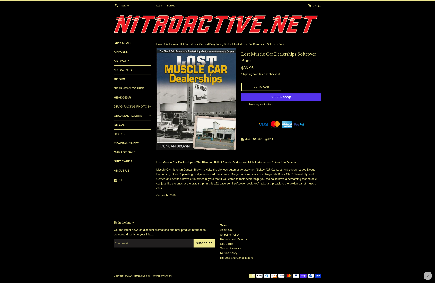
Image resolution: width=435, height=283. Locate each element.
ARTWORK (121, 61)
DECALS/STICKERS (132, 115)
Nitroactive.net (142, 276)
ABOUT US (121, 170)
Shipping (246, 74)
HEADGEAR (122, 97)
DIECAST (132, 125)
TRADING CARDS (126, 143)
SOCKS (119, 134)
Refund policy (228, 253)
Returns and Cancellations (237, 257)
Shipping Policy (230, 234)
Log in (159, 5)
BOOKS (119, 79)
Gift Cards (226, 243)
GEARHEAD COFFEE (129, 88)
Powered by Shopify (161, 276)
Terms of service (230, 248)
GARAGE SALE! (125, 152)
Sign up (171, 5)
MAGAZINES (132, 70)
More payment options (261, 104)
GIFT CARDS (123, 161)
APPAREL (132, 52)
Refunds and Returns (233, 239)
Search (224, 225)
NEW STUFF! (123, 42)
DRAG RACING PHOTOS (132, 106)
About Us (226, 230)
